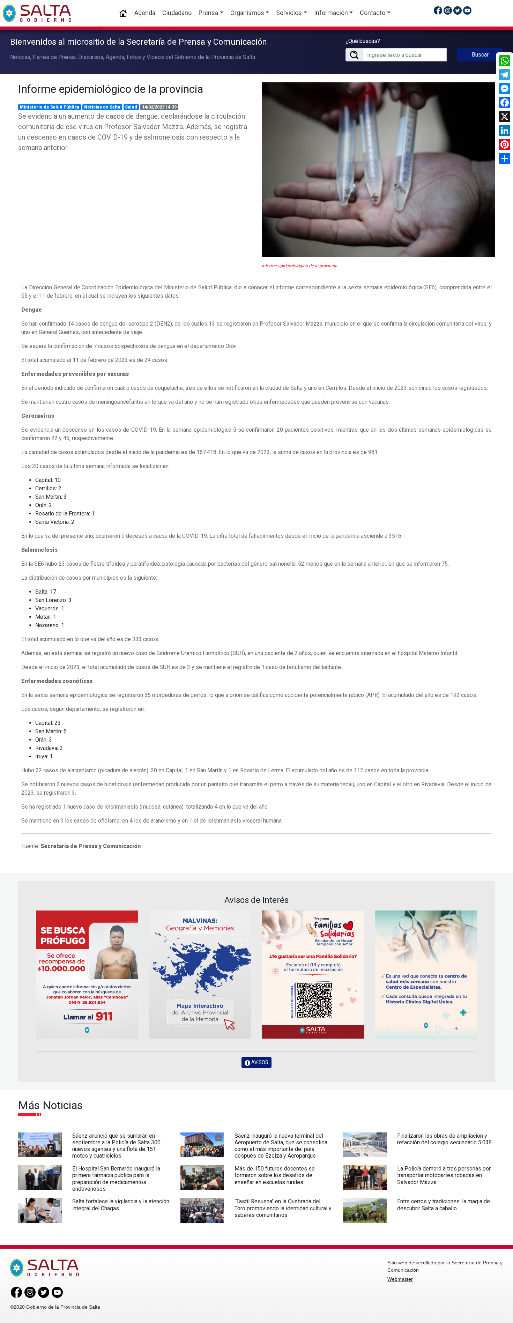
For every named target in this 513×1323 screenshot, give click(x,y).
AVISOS (259, 1062)
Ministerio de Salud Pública (49, 107)
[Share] (505, 158)
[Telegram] (505, 75)
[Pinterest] (505, 144)
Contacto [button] (372, 12)
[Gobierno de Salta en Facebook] (438, 10)
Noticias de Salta (102, 107)
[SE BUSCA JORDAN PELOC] (87, 975)
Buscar (480, 54)
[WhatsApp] (505, 61)
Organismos (247, 12)
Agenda (144, 12)
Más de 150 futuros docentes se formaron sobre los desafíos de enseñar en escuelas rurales (275, 1175)
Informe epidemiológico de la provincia (110, 89)
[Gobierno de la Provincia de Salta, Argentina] (37, 13)
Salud (131, 107)
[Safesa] (426, 975)
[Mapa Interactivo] (200, 975)
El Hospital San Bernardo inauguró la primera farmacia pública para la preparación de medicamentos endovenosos (116, 1178)
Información (331, 12)
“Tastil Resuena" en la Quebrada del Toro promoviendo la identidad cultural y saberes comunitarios (283, 1208)
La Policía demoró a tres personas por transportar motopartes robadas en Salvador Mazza (444, 1175)
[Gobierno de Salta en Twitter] (457, 10)
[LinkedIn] (505, 130)
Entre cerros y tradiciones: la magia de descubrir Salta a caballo (443, 1204)
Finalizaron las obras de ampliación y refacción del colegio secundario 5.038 (444, 1139)
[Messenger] (505, 89)
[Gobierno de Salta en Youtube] (467, 10)
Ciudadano (177, 12)
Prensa (208, 12)
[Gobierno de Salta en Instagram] (448, 10)
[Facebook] (505, 103)
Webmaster (400, 1279)
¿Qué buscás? (362, 41)
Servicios (289, 12)
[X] (505, 117)
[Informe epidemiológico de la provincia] (378, 169)
